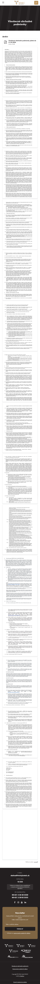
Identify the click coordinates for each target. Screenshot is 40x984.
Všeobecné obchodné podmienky (20, 966)
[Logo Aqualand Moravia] (12, 956)
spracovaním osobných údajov (22, 933)
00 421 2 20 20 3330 (20, 895)
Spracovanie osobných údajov (20, 969)
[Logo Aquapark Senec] (26, 951)
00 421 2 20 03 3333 (20, 897)
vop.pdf (36, 862)
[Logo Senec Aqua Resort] (20, 945)
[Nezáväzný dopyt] (36, 3)
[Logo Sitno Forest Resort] (31, 945)
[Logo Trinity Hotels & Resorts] (9, 945)
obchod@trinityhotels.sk (20, 875)
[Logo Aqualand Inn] (27, 956)
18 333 (20, 882)
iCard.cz (22, 976)
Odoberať (20, 929)
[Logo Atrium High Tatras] (13, 951)
